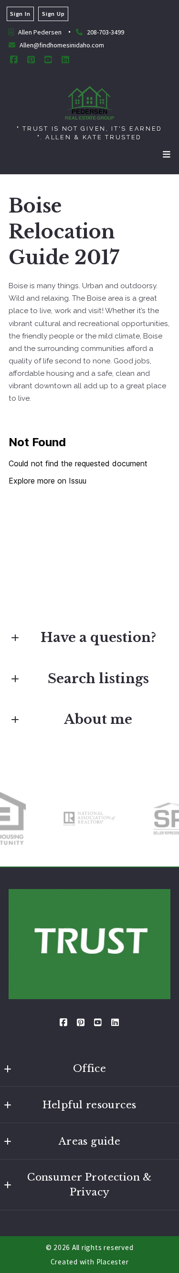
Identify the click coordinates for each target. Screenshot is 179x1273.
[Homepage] (90, 103)
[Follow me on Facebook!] (14, 60)
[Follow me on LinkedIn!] (65, 60)
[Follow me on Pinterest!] (31, 60)
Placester (112, 1261)
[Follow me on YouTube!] (48, 60)
